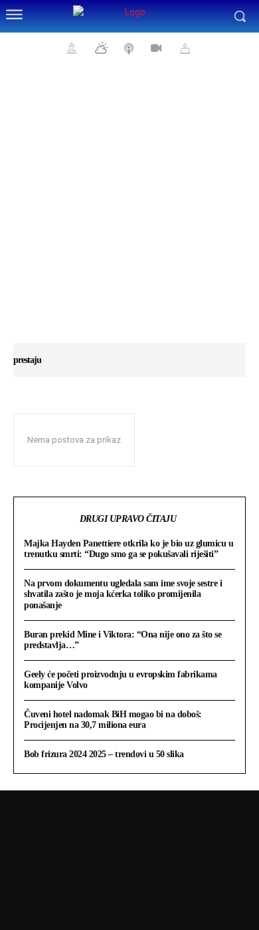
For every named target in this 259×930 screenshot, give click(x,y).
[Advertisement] (129, 209)
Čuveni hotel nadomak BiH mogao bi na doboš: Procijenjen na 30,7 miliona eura (113, 719)
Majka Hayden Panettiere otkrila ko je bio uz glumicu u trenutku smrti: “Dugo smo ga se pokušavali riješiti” (128, 548)
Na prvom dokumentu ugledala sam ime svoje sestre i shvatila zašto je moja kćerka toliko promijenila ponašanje (123, 594)
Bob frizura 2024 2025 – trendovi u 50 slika (104, 754)
